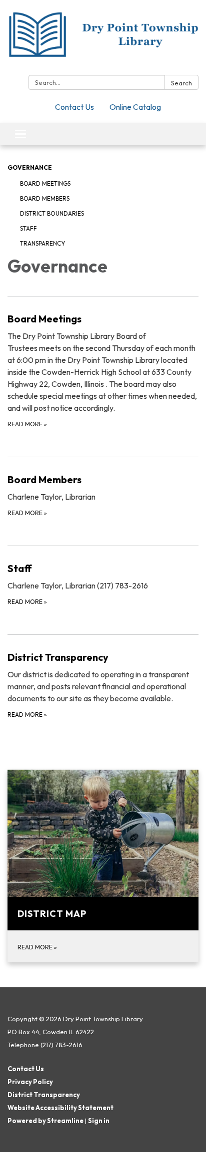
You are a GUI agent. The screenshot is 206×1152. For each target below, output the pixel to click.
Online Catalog (135, 107)
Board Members (45, 198)
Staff (28, 228)
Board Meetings (45, 183)
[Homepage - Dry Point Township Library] (103, 39)
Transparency (42, 243)
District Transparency (44, 1095)
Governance (30, 167)
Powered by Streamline (46, 1121)
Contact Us (74, 107)
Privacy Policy (30, 1082)
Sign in (99, 1121)
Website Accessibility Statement (61, 1108)
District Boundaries (52, 213)
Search (181, 83)
